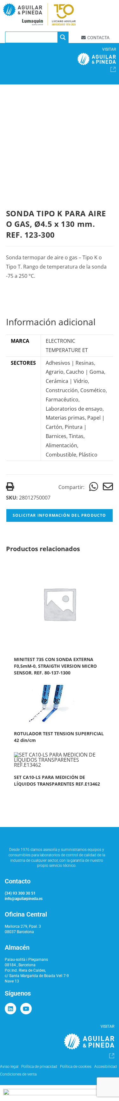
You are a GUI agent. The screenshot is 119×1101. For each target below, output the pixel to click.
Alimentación (61, 445)
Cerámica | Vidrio (67, 381)
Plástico (88, 454)
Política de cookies (75, 1066)
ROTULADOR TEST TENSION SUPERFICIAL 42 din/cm (59, 736)
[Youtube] (26, 1008)
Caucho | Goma (85, 371)
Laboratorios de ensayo (74, 408)
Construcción (62, 390)
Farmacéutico (62, 399)
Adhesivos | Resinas (70, 362)
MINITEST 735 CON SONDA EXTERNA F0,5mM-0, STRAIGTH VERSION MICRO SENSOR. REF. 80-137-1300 (55, 666)
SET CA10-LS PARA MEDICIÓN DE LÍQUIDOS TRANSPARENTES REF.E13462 (57, 780)
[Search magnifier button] (62, 37)
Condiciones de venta (18, 1074)
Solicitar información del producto (59, 515)
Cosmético (93, 390)
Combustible (61, 454)
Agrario (54, 371)
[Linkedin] (10, 1008)
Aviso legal (9, 1066)
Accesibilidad (105, 1066)
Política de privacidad (39, 1066)
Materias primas (65, 417)
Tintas (76, 436)
